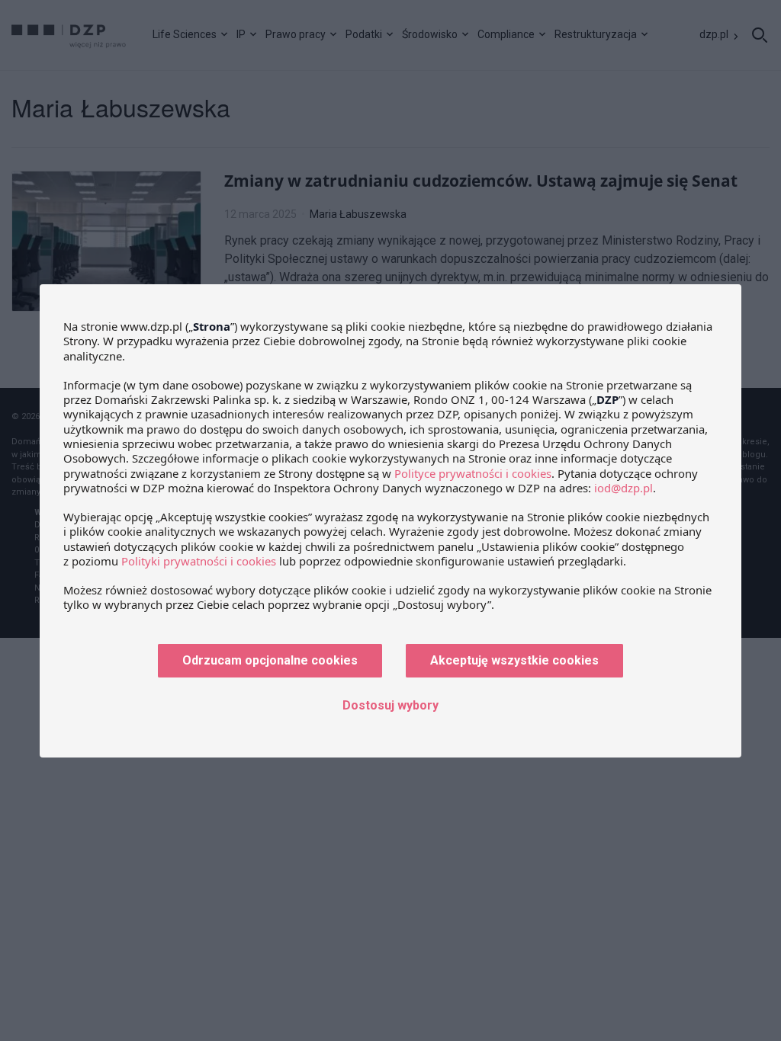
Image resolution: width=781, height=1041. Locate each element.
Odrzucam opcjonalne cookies (270, 660)
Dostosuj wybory (390, 705)
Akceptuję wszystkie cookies (514, 660)
